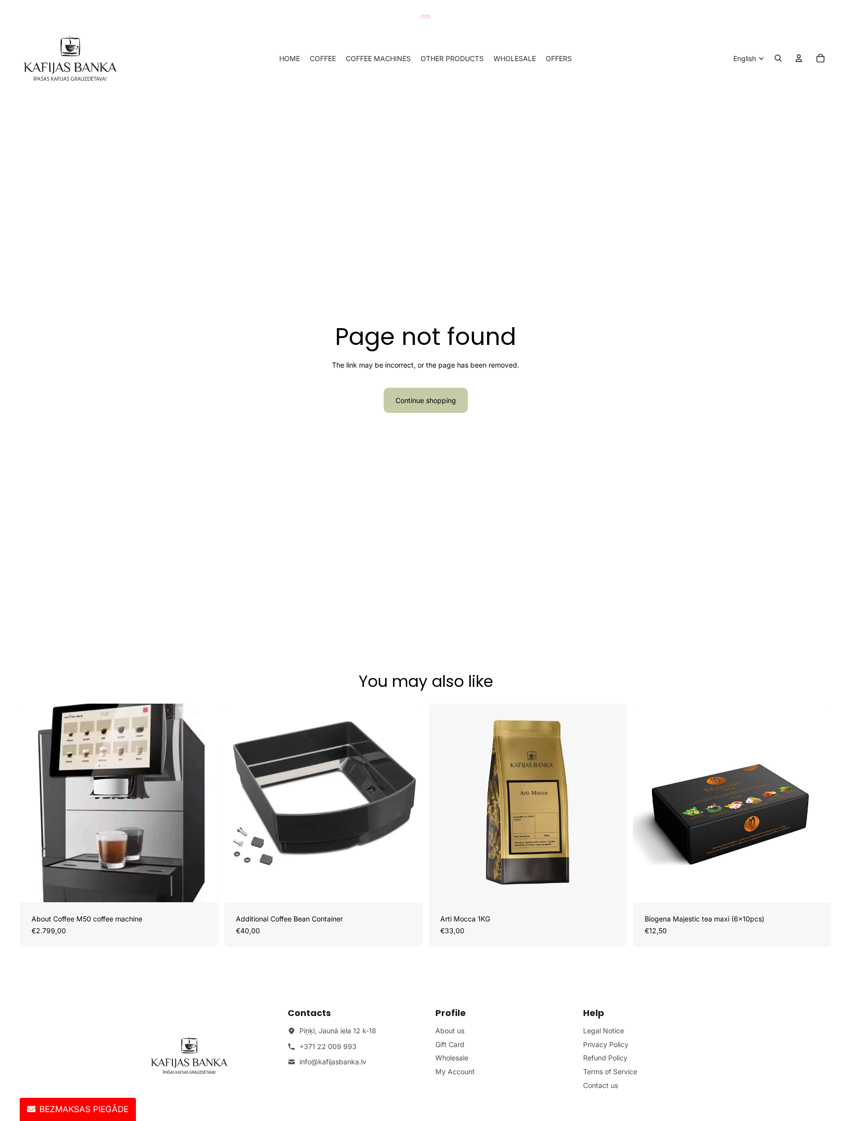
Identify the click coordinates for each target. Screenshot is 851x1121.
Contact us (600, 1085)
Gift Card (449, 1044)
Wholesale (451, 1057)
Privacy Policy (605, 1044)
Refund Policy (605, 1057)
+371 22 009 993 (328, 1046)
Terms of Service (610, 1071)
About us (449, 1030)
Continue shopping (425, 400)
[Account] (799, 58)
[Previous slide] (34, 803)
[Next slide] (203, 803)
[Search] (778, 58)
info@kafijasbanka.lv (332, 1061)
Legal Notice (603, 1030)
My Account (455, 1071)
